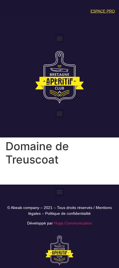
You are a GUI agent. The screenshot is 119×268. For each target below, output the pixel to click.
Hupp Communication (73, 223)
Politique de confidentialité (68, 213)
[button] (59, 38)
